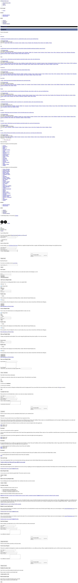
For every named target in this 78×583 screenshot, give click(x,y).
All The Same (2, 36)
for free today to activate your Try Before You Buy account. (12, 495)
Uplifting (47, 42)
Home (1, 26)
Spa (22, 64)
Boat (12, 52)
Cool (4, 175)
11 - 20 (6, 139)
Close (2, 372)
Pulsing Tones (72, 84)
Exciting (36, 73)
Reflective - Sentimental (7, 197)
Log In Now (15, 263)
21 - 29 (9, 139)
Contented (38, 63)
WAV (1, 425)
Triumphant (18, 117)
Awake (1, 56)
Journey (68, 63)
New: (3, 289)
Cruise (39, 52)
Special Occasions (6, 162)
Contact (1, 230)
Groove (26, 42)
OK (8, 574)
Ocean (65, 52)
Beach (6, 42)
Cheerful (26, 63)
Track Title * (2, 525)
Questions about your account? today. (9, 468)
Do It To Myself (2, 99)
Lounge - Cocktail (6, 153)
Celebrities (26, 52)
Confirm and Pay (3, 574)
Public (3, 295)
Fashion (23, 42)
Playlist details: (3, 340)
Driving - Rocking (6, 177)
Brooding (20, 52)
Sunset (38, 64)
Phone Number (3, 399)
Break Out (16, 52)
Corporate (35, 52)
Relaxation (36, 42)
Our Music (5, 26)
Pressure (64, 116)
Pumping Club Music (4, 85)
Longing (62, 52)
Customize (2, 411)
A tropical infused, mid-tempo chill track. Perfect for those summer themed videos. (15, 69)
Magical (4, 189)
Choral (33, 63)
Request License (3, 565)
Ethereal (4, 180)
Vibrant (50, 42)
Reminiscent (2, 53)
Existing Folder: (5, 286)
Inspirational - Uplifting (7, 185)
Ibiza (55, 52)
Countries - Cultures (6, 149)
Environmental (50, 63)
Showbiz (4, 161)
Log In (4, 10)
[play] (2, 223)
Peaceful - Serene (6, 196)
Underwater (21, 96)
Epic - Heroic (5, 179)
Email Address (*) (3, 236)
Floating (32, 136)
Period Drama (5, 154)
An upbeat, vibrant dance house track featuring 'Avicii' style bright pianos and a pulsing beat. (17, 112)
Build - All (5, 148)
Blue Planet (9, 63)
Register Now (3, 258)
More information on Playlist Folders (7, 306)
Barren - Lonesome (6, 171)
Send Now (5, 372)
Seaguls (17, 64)
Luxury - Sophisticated (7, 188)
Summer (25, 53)
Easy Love (1, 110)
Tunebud (16, 215)
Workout (28, 117)
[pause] (5, 223)
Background (5, 146)
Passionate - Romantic (7, 195)
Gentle (35, 136)
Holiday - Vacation (6, 151)
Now (1, 319)
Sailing (12, 64)
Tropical (47, 64)
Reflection (69, 52)
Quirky (4, 157)
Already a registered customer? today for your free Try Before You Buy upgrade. (42, 495)
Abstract (4, 145)
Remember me (4, 239)
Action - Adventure (6, 169)
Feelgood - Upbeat (6, 181)
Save (2, 381)
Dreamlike (5, 176)
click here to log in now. (13, 245)
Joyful (71, 63)
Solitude (16, 53)
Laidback (4, 187)
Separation (13, 53)
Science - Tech (5, 160)
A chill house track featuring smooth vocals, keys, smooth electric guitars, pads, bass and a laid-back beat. (19, 38)
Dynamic (35, 84)
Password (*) (2, 237)
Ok (1, 389)
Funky (4, 184)
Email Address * (3, 361)
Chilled (11, 42)
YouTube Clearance (6, 23)
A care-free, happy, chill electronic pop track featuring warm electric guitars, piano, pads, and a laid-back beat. (20, 59)
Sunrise (35, 64)
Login (2, 240)
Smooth (4, 200)
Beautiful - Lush (6, 172)
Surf (44, 42)
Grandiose (46, 116)
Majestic (4, 190)
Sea (14, 64)
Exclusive (16, 42)
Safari (9, 64)
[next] (8, 223)
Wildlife (4, 165)
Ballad (4, 147)
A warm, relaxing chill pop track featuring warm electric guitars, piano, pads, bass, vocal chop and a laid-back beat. (21, 132)
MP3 (1, 424)
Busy (15, 84)
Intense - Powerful (6, 186)
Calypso (15, 95)
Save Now (2, 276)
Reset (2, 267)
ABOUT (4, 20)
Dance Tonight (2, 78)
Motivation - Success (6, 192)
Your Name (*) (3, 247)
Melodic (58, 84)
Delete (5, 475)
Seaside (9, 53)
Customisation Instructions (5, 404)
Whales (39, 74)
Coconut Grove (2, 67)
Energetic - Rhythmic (6, 178)
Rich (39, 42)
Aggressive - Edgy (6, 170)
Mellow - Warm (5, 191)
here (60, 387)
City (13, 42)
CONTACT (5, 21)
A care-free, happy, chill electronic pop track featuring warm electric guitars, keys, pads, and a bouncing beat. (20, 123)
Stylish (41, 42)
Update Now (3, 354)
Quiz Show (5, 158)
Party (32, 42)
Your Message (3, 367)
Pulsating (67, 84)
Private (3, 299)
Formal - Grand (5, 182)
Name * (1, 397)
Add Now (2, 288)
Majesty (62, 73)
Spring (71, 95)
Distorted (33, 105)
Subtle (22, 53)
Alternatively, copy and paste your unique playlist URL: (10, 368)
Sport (4, 163)
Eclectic (40, 105)
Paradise (29, 42)
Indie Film (4, 152)
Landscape (58, 52)
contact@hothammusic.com (69, 508)
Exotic (20, 42)
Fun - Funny (5, 183)
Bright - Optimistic (6, 173)
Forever (1, 130)
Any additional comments (5, 534)
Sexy (4, 198)
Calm (8, 42)
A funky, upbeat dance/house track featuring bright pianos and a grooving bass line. (15, 80)
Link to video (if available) (5, 400)
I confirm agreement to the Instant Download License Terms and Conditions (15, 454)
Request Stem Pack (4, 541)
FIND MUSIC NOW (7, 2)
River (1, 74)
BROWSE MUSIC (6, 204)
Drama (4, 150)
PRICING (4, 22)
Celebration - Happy (6, 174)
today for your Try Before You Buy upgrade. (10, 504)
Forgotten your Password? (22, 235)
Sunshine (41, 64)
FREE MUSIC (5, 16)
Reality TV (5, 159)
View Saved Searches (4, 277)
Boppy (8, 84)
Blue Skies (9, 52)
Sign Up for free (14, 235)
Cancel (2, 475)
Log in (4, 3)
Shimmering (5, 199)
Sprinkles (25, 64)
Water (57, 64)
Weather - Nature (6, 164)
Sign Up (4, 4)
